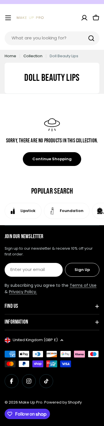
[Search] (91, 38)
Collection (32, 56)
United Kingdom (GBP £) (35, 340)
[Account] (84, 17)
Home (10, 56)
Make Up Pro (30, 402)
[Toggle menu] (8, 17)
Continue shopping (52, 159)
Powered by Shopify (63, 402)
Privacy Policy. (23, 292)
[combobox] (52, 38)
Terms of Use (83, 285)
